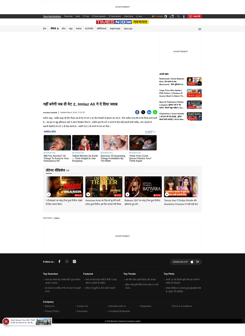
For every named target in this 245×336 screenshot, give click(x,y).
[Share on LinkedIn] (149, 113)
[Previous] (48, 186)
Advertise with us (117, 306)
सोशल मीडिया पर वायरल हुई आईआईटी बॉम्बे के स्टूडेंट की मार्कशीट (183, 290)
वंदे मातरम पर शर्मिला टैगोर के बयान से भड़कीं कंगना (63, 290)
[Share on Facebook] (137, 113)
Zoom (78, 16)
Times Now (68, 16)
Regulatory (145, 306)
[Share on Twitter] (143, 113)
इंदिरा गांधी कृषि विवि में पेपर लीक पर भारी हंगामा (141, 286)
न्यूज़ (70, 28)
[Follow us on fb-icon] (59, 262)
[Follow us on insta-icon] (74, 262)
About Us (49, 306)
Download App (180, 262)
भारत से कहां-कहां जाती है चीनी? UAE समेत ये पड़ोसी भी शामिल (101, 281)
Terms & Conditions (182, 306)
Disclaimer (82, 311)
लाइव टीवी (197, 16)
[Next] (196, 186)
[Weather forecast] (172, 16)
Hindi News (47, 218)
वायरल (79, 28)
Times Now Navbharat (52, 16)
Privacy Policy (52, 311)
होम (44, 28)
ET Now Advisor (115, 16)
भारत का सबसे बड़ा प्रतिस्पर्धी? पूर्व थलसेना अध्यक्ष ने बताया (62, 281)
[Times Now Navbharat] (122, 22)
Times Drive (128, 16)
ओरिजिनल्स (101, 28)
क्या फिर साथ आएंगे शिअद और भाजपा (140, 279)
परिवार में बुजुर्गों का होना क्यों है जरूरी (100, 288)
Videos (57, 218)
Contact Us (82, 306)
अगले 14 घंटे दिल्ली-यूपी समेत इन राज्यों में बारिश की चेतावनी (182, 281)
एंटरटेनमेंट (89, 28)
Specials (128, 28)
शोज (63, 28)
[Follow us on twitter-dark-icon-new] (67, 262)
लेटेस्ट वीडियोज (55, 170)
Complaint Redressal (119, 311)
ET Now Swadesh (99, 16)
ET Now (86, 16)
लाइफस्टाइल (115, 28)
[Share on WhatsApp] (155, 113)
